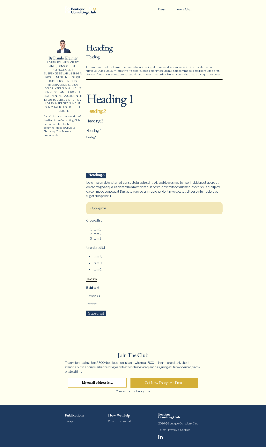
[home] (83, 10)
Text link (91, 279)
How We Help (119, 415)
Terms (162, 429)
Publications (74, 415)
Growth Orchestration (121, 421)
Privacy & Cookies (179, 429)
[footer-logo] (179, 416)
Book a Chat (183, 9)
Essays (162, 9)
